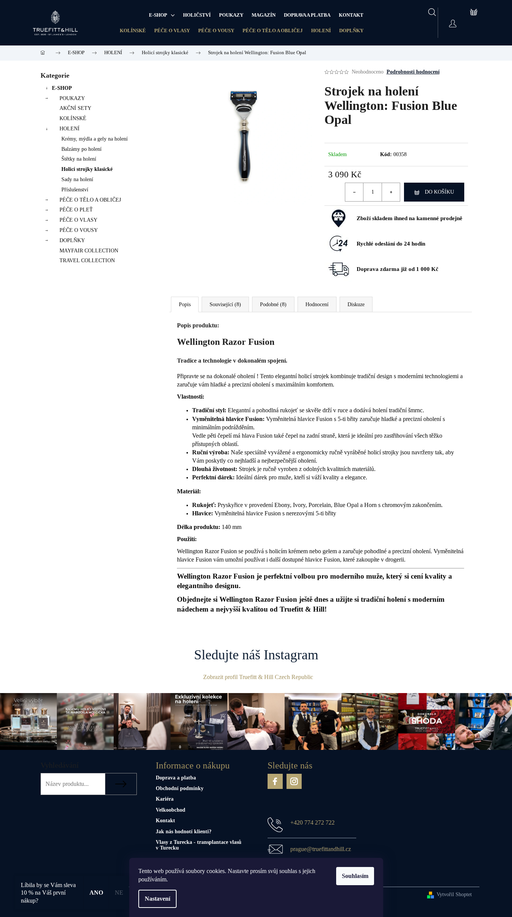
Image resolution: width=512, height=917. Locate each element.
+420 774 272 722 (312, 822)
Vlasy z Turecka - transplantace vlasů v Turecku (198, 845)
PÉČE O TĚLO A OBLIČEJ (273, 30)
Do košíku (439, 192)
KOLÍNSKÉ (133, 30)
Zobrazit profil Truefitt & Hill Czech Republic (258, 677)
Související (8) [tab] (225, 304)
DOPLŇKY (351, 30)
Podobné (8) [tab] (273, 304)
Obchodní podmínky (180, 788)
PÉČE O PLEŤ (76, 210)
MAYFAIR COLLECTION (88, 251)
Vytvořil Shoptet (454, 894)
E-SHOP (62, 88)
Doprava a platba (176, 778)
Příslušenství (74, 189)
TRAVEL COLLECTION (87, 260)
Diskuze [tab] (356, 304)
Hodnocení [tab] (317, 304)
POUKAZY (72, 98)
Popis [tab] (185, 304)
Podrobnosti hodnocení (413, 72)
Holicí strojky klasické (87, 169)
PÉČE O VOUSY (216, 30)
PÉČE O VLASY (172, 30)
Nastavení (157, 898)
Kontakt (165, 820)
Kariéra (165, 799)
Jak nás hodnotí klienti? (183, 831)
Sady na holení (77, 179)
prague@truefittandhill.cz (320, 849)
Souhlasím (355, 876)
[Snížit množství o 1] (354, 192)
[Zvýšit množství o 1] (391, 192)
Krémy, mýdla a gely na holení (94, 139)
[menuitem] (162, 15)
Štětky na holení (78, 159)
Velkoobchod (170, 810)
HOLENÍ (321, 30)
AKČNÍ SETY (75, 108)
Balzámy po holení (81, 149)
